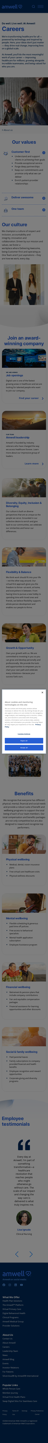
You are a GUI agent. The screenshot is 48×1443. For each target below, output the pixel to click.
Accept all (24, 747)
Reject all (24, 741)
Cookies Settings (24, 734)
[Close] (42, 692)
